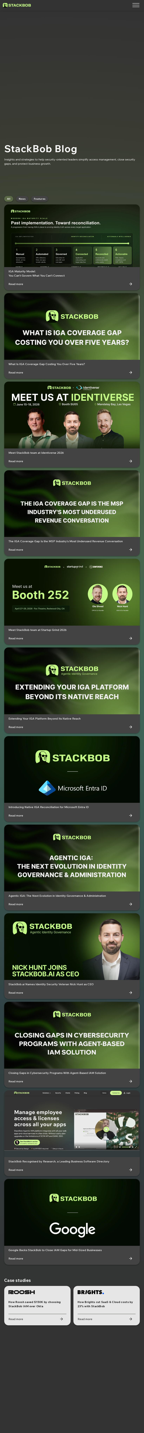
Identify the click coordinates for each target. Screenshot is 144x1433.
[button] (136, 5)
